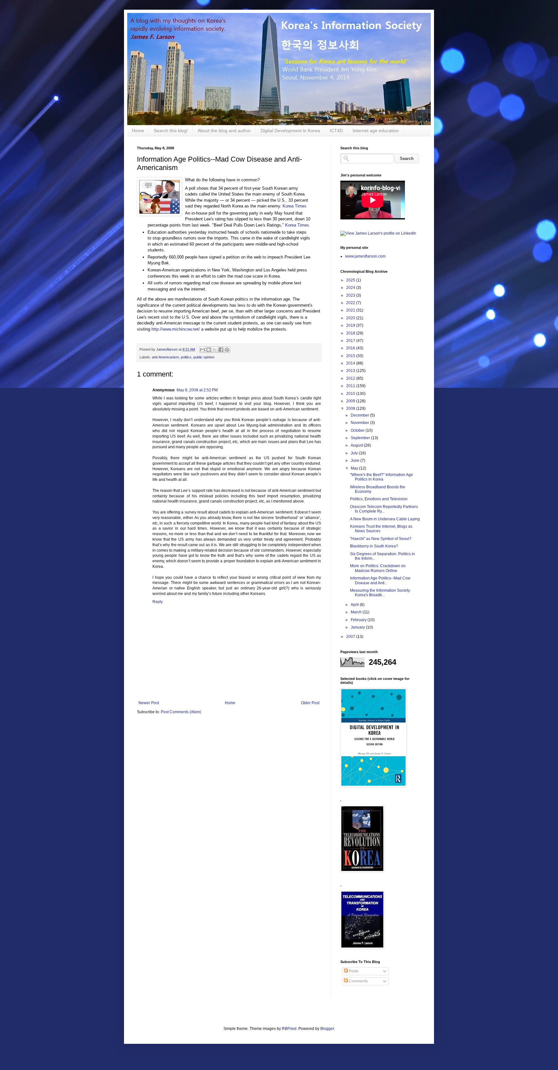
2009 (351, 401)
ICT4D (336, 130)
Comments (358, 981)
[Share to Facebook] (221, 349)
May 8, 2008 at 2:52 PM (197, 390)
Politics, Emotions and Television (379, 499)
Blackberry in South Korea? (374, 546)
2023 (351, 295)
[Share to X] (215, 349)
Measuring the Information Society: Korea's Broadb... (380, 592)
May (355, 468)
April (355, 604)
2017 (351, 340)
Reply (157, 601)
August (357, 445)
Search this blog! (171, 130)
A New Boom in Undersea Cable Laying (385, 519)
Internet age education (376, 130)
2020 (351, 318)
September (361, 438)
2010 (351, 393)
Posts (353, 971)
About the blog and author (224, 130)
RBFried (289, 1028)
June (355, 460)
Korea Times (294, 206)
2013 (351, 370)
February (359, 620)
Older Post (310, 703)
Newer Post (149, 703)
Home (138, 130)
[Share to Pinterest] (227, 349)
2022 (351, 303)
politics (186, 357)
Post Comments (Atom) (181, 712)
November (360, 422)
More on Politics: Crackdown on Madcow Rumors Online (378, 568)
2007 (351, 636)
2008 (351, 408)
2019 (351, 325)
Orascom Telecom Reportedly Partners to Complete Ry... (384, 509)
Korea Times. (297, 225)
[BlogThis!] (208, 349)
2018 (351, 333)
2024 (351, 287)
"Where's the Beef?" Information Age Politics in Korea (381, 477)
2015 (351, 356)
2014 (351, 363)
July (355, 453)
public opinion (203, 357)
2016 (351, 348)
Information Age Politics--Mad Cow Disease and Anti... (380, 580)
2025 (351, 280)
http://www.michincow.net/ (175, 329)
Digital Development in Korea (290, 130)
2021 (351, 310)
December (360, 415)
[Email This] (202, 349)
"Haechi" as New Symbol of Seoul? (380, 538)
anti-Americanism (165, 357)
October (358, 430)
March (357, 612)
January (358, 627)
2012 (351, 378)
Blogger (327, 1028)
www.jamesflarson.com (365, 256)
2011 (351, 386)
